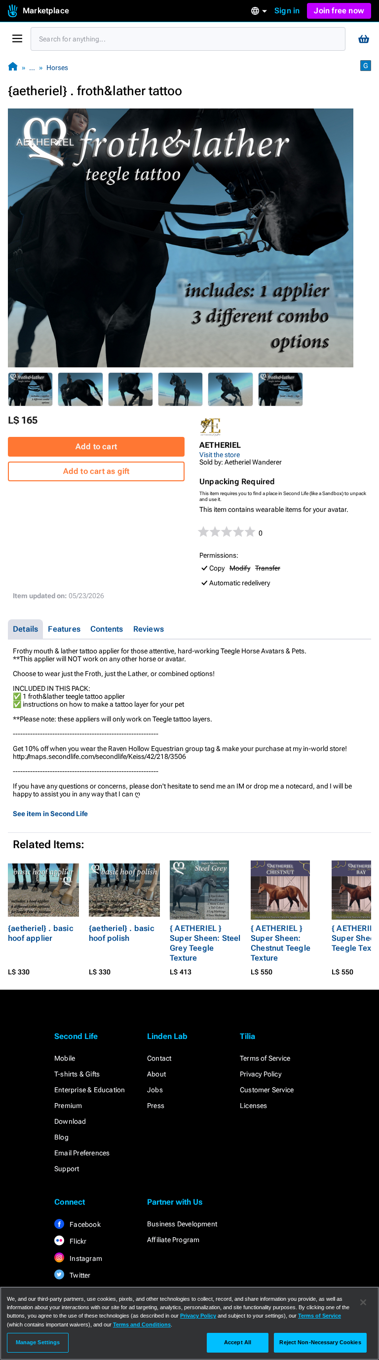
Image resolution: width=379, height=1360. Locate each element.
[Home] (13, 67)
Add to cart (96, 446)
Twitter (79, 1275)
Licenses (253, 1105)
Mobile (64, 1058)
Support (66, 1169)
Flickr (77, 1241)
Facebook (84, 1224)
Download (70, 1121)
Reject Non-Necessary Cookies (320, 1342)
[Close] (363, 1302)
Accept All (237, 1342)
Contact (159, 1058)
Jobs (155, 1090)
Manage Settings (38, 1342)
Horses (57, 68)
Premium (68, 1105)
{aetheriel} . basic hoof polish (121, 933)
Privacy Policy (260, 1074)
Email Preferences (82, 1153)
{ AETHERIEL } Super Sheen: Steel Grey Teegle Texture (205, 943)
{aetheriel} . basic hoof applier (41, 933)
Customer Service (267, 1090)
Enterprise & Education (89, 1090)
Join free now (339, 10)
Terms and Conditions (142, 1324)
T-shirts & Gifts (77, 1074)
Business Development (182, 1224)
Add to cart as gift (96, 471)
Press (155, 1105)
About (156, 1074)
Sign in (287, 10)
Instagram (85, 1258)
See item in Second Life (50, 814)
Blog (61, 1137)
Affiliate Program (173, 1240)
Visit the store (219, 455)
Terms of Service (265, 1058)
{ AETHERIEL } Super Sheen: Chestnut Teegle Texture (280, 943)
